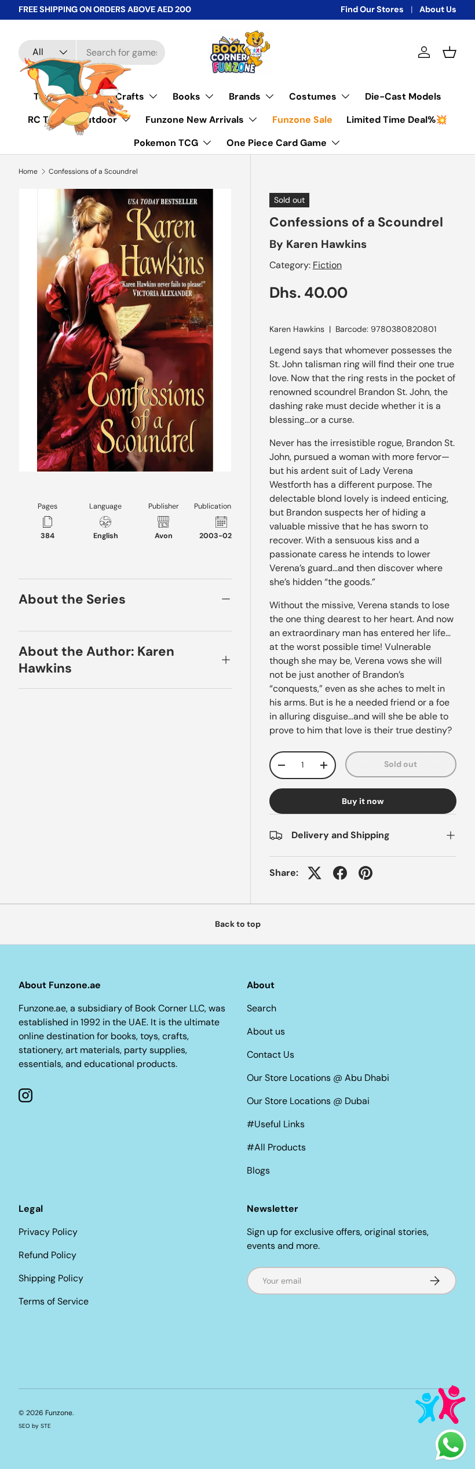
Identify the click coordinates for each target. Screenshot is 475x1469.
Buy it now (363, 801)
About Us (437, 9)
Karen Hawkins (326, 244)
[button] (449, 52)
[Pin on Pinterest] (365, 873)
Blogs (258, 1170)
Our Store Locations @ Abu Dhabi (318, 1078)
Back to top (238, 924)
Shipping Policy (51, 1278)
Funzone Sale (302, 120)
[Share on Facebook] (340, 873)
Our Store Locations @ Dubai (308, 1101)
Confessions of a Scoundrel (93, 171)
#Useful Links (276, 1124)
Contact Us (270, 1054)
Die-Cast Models (403, 96)
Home (28, 171)
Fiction (327, 265)
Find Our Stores (372, 9)
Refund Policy (47, 1255)
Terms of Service (54, 1301)
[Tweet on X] (314, 873)
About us (266, 1031)
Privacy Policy (48, 1232)
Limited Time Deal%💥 (396, 120)
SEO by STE (35, 1426)
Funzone (58, 1412)
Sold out (400, 764)
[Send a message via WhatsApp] (451, 1445)
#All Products (276, 1147)
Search (261, 1008)
